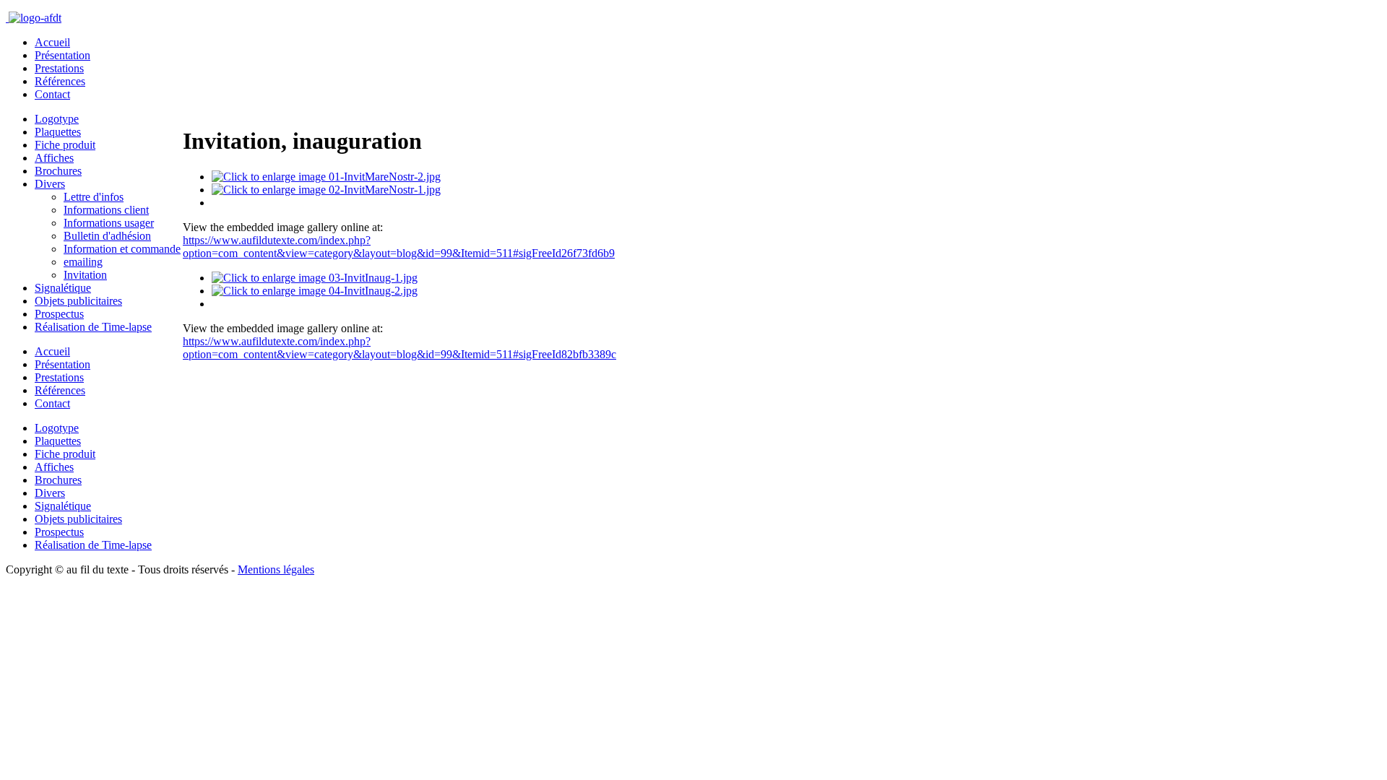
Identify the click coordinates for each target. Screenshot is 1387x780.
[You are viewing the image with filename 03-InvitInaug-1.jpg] (315, 278)
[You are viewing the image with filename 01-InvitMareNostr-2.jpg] (326, 176)
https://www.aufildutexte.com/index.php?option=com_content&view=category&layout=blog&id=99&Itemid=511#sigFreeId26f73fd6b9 (399, 246)
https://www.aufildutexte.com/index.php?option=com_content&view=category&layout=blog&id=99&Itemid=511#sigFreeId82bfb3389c (399, 347)
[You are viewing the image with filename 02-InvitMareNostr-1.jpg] (326, 189)
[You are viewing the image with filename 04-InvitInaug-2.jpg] (315, 291)
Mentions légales (276, 569)
